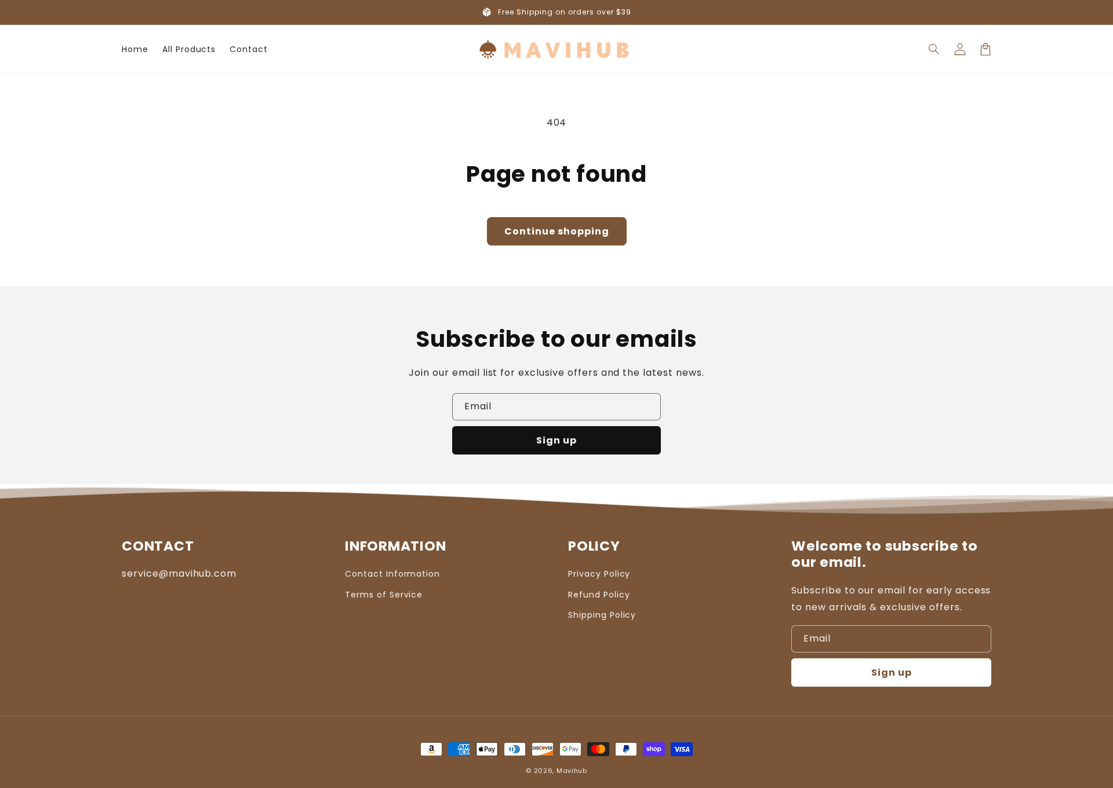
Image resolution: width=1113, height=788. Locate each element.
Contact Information (392, 574)
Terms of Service (384, 594)
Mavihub (571, 770)
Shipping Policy (602, 615)
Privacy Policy (599, 574)
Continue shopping (556, 231)
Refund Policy (599, 594)
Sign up (556, 440)
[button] (934, 49)
